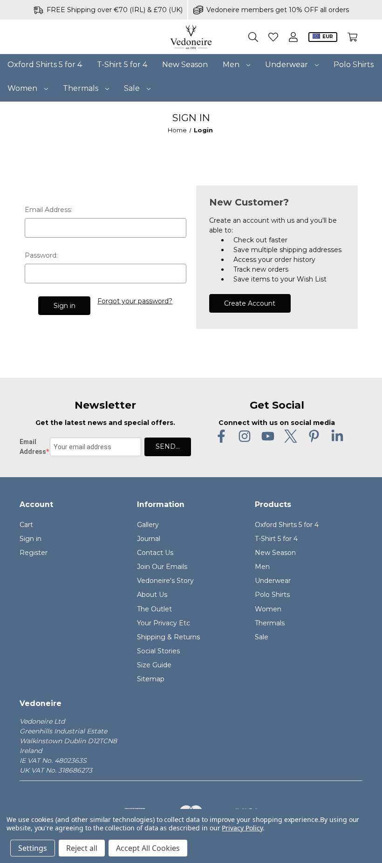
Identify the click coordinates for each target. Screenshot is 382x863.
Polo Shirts (354, 64)
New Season (185, 64)
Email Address (33, 446)
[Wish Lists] (273, 37)
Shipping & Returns (168, 637)
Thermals (81, 88)
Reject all (81, 848)
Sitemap (150, 679)
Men (232, 64)
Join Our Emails (162, 566)
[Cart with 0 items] (352, 37)
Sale (133, 88)
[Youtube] (267, 436)
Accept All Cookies (148, 848)
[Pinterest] (314, 436)
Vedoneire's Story (165, 580)
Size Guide (154, 665)
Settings (32, 848)
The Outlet (154, 609)
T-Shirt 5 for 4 (122, 64)
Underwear (287, 64)
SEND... (168, 446)
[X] (290, 436)
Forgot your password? (134, 301)
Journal (148, 538)
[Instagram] (244, 436)
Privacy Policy (242, 827)
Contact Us (155, 552)
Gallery (148, 525)
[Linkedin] (337, 436)
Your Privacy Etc (163, 623)
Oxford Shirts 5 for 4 (44, 64)
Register (34, 552)
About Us (152, 594)
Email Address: (48, 209)
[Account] (293, 37)
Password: (41, 255)
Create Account (249, 303)
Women (23, 88)
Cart (26, 525)
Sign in (30, 538)
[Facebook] (221, 436)
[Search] (253, 37)
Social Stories (158, 651)
